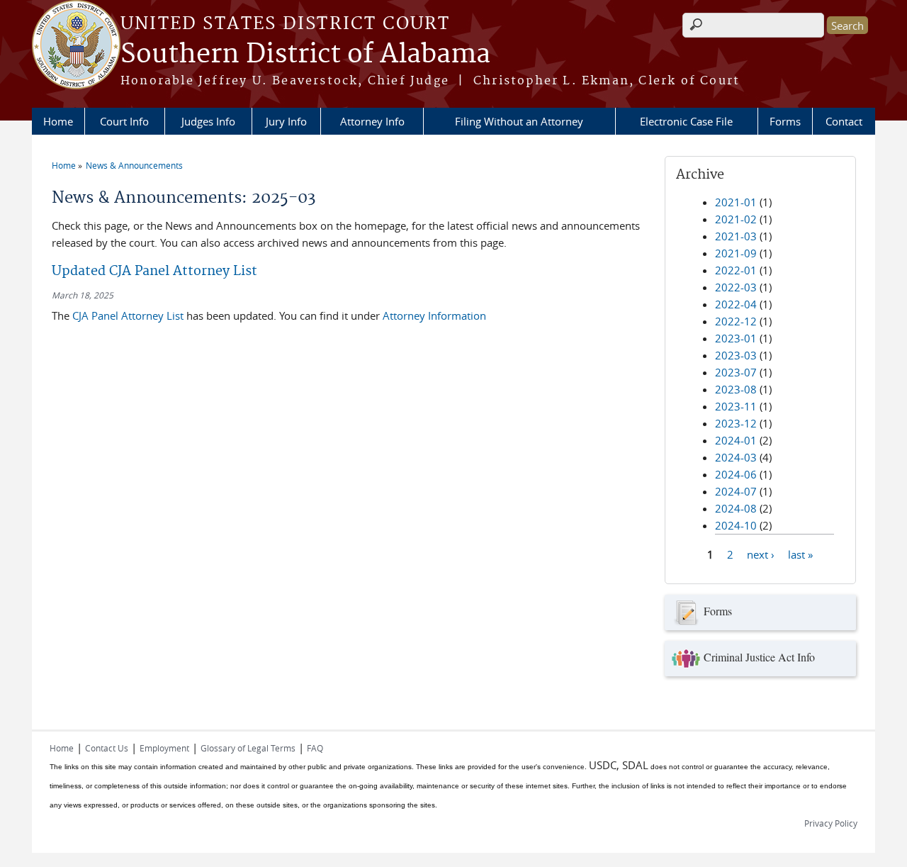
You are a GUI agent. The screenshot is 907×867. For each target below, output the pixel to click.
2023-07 (736, 372)
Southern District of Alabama (305, 54)
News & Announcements (134, 165)
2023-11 (736, 406)
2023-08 (736, 389)
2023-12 (736, 423)
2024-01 (736, 440)
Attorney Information (434, 315)
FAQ (315, 748)
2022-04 (736, 304)
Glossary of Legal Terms (248, 748)
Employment (164, 748)
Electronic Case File (686, 121)
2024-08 (736, 508)
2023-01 (736, 338)
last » (800, 554)
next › (760, 554)
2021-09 (736, 253)
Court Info (124, 121)
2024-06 (736, 474)
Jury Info (286, 121)
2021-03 (736, 236)
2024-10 (736, 525)
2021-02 (736, 219)
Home (58, 121)
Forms (785, 121)
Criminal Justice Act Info (759, 656)
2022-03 (736, 287)
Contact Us (106, 748)
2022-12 (736, 321)
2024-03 (736, 457)
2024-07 (736, 491)
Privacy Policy (830, 823)
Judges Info (208, 121)
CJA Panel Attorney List (126, 315)
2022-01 (736, 270)
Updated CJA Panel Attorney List (154, 271)
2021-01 (736, 202)
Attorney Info (372, 121)
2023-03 (736, 355)
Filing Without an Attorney (519, 121)
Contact (844, 121)
